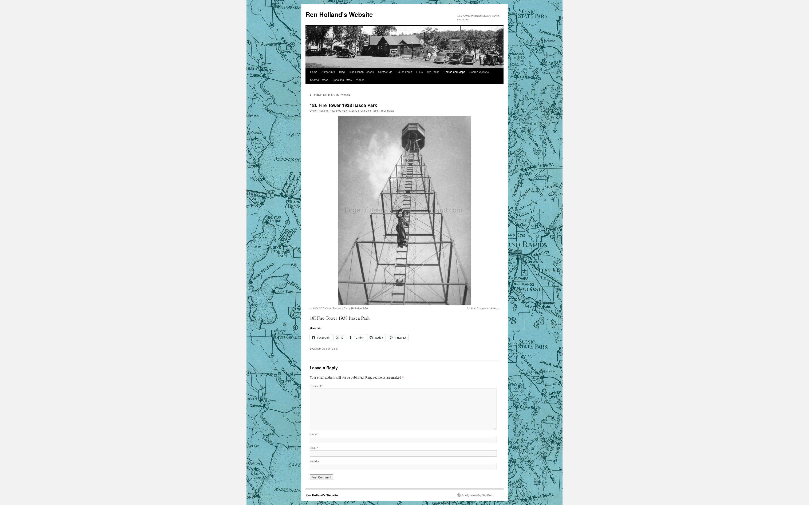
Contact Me (385, 72)
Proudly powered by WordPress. (477, 495)
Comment (316, 386)
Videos (360, 80)
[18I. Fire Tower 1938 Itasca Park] (404, 210)
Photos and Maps (454, 72)
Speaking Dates (342, 80)
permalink (332, 348)
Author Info (328, 72)
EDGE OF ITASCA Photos (330, 95)
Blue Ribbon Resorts (361, 72)
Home (313, 72)
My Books (433, 72)
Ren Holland (320, 110)
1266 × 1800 (379, 110)
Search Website (479, 72)
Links (419, 72)
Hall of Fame (404, 72)
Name (314, 434)
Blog (342, 72)
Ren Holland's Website (339, 14)
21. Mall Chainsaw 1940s (481, 308)
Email (314, 447)
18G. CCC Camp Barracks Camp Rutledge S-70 (340, 308)
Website (314, 461)
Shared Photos (319, 80)
